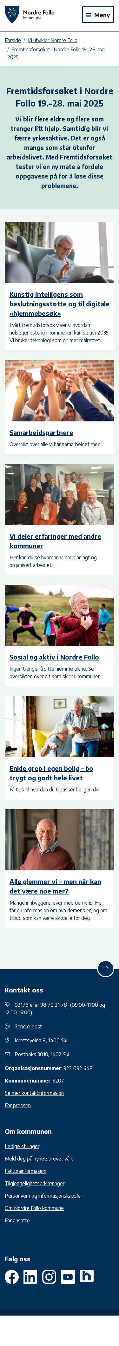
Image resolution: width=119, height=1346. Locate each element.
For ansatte (17, 1220)
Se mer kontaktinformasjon (34, 1093)
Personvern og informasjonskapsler (43, 1196)
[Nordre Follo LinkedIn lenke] (87, 1277)
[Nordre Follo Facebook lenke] (12, 1277)
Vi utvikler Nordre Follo (52, 40)
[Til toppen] (105, 968)
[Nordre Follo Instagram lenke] (68, 1277)
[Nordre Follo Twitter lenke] (30, 1277)
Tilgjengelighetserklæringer (34, 1183)
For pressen (18, 1105)
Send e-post (28, 1026)
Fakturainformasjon (25, 1171)
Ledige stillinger (22, 1146)
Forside (13, 40)
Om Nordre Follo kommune (34, 1208)
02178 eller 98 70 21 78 (41, 1005)
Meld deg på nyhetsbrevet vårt (39, 1158)
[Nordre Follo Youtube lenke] (49, 1277)
